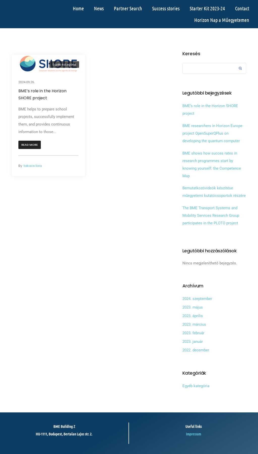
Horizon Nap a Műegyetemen (221, 20)
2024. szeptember (197, 298)
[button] (29, 145)
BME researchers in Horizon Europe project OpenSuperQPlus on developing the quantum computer (212, 133)
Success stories (166, 8)
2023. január (192, 341)
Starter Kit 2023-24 (207, 8)
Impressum (193, 434)
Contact (242, 8)
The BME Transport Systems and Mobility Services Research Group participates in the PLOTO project (210, 215)
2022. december (195, 350)
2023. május (192, 307)
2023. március (194, 324)
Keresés (191, 53)
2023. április (192, 316)
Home (78, 8)
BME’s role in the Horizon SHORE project (42, 94)
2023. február (193, 333)
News (99, 8)
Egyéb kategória (64, 65)
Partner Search (128, 8)
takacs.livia (33, 165)
